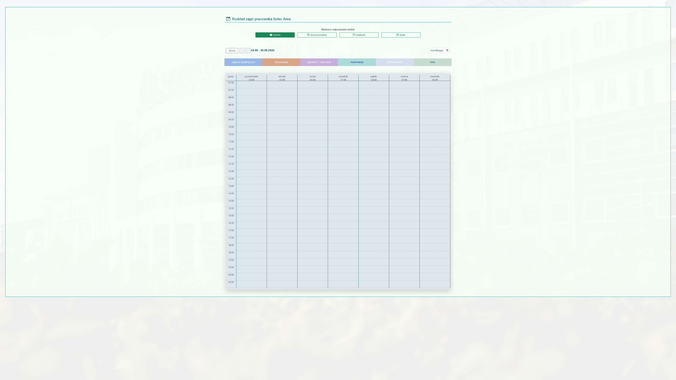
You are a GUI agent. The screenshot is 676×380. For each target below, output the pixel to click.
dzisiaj (232, 50)
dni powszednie (318, 35)
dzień (402, 35)
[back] (242, 50)
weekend (360, 35)
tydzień (276, 35)
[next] (248, 50)
